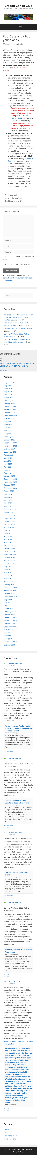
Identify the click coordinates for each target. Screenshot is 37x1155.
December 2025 (10, 407)
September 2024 (10, 452)
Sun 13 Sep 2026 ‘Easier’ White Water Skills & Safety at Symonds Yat (17, 364)
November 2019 (10, 621)
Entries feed (9, 1133)
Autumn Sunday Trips (13, 198)
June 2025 (8, 425)
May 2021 (8, 573)
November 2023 (10, 482)
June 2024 (8, 461)
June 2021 (8, 569)
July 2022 (8, 530)
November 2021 (10, 554)
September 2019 (10, 627)
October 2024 (9, 449)
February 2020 (10, 612)
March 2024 (9, 470)
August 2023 (9, 491)
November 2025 (10, 410)
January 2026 (9, 404)
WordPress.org (10, 1139)
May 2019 (8, 639)
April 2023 (8, 503)
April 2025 (8, 431)
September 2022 (10, 524)
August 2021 (9, 563)
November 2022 (10, 518)
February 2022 (9, 545)
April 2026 (8, 395)
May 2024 (8, 464)
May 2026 (8, 392)
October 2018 (9, 645)
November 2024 (10, 446)
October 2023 (9, 485)
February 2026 (10, 401)
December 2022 (10, 515)
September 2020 (10, 597)
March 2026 (9, 398)
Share (7, 752)
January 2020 (9, 615)
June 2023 (8, 497)
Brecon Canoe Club (18, 6)
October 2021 (9, 557)
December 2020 (10, 588)
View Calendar (6, 370)
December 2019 (10, 618)
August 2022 (9, 527)
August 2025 (9, 419)
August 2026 (9, 383)
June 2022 (8, 533)
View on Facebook (8, 751)
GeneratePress (18, 1152)
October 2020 (9, 594)
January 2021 (9, 585)
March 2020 (9, 609)
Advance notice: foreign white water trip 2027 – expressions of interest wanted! (18, 317)
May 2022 (8, 536)
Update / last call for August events (18, 328)
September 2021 (10, 560)
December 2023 (10, 479)
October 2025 (9, 413)
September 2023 (10, 488)
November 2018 (10, 642)
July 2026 (8, 386)
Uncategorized (11, 195)
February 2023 (10, 509)
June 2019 (8, 636)
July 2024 (8, 458)
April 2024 (8, 467)
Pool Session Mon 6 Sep (14, 201)
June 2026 (8, 389)
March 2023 (9, 506)
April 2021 (8, 576)
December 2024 (10, 443)
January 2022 (9, 548)
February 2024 (10, 473)
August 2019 (9, 630)
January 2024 (9, 476)
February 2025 (9, 437)
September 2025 (10, 416)
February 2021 (9, 582)
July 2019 (8, 633)
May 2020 (8, 603)
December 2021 (10, 551)
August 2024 (9, 455)
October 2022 (9, 521)
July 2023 (8, 494)
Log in (6, 1130)
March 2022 (8, 542)
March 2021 (8, 579)
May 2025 (8, 428)
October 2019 (9, 624)
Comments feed (10, 1136)
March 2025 (8, 434)
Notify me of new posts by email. (18, 264)
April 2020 (8, 606)
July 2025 (8, 422)
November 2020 (10, 591)
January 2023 (9, 512)
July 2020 (8, 600)
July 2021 (7, 567)
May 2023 (8, 500)
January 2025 (9, 440)
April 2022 (8, 539)
